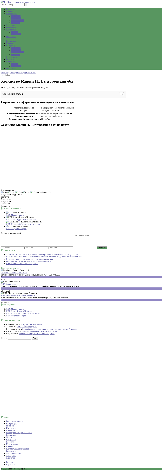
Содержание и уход (14, 453)
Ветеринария (11, 14)
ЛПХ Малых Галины (15, 215)
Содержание (11, 25)
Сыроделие (16, 34)
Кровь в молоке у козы (32, 324)
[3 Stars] (19, 192)
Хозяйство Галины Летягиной (14, 272)
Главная (9, 462)
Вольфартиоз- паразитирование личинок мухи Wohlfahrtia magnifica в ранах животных (44, 257)
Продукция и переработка (17, 449)
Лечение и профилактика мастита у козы (39, 331)
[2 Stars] (11, 192)
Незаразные (16, 18)
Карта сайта (11, 464)
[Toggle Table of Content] (120, 94)
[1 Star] (4, 192)
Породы (9, 11)
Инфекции (16, 16)
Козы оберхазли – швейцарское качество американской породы (49, 329)
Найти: (4, 338)
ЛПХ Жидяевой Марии (16, 229)
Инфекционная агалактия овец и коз (22, 264)
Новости (10, 442)
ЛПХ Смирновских (9, 284)
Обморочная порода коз (27, 327)
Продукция (11, 30)
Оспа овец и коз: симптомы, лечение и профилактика (29, 259)
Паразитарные (17, 20)
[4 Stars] (26, 192)
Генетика (10, 426)
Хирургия (15, 23)
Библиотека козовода (15, 421)
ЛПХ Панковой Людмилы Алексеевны (23, 224)
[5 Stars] (34, 192)
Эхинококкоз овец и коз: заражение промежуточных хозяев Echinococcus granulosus (42, 254)
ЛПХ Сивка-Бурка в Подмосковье (21, 219)
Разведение (11, 27)
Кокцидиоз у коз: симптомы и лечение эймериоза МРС (30, 261)
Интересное (11, 428)
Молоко (14, 32)
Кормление (11, 9)
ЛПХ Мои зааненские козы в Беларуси (18, 295)
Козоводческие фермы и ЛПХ (19, 433)
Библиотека (11, 36)
